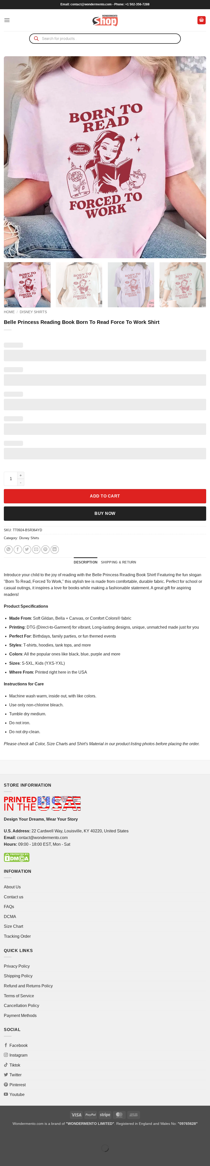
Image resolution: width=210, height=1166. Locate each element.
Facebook (18, 1045)
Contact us (13, 897)
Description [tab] (85, 562)
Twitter (15, 1075)
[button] (7, 20)
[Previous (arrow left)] (5, 1157)
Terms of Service (19, 996)
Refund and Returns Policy (28, 986)
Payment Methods (20, 1015)
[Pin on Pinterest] (45, 549)
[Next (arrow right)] (20, 1157)
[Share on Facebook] (18, 549)
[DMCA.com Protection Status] (16, 857)
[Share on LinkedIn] (54, 549)
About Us (12, 887)
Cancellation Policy (21, 1005)
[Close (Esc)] (50, 1135)
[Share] (35, 1135)
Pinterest (17, 1085)
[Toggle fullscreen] (20, 1135)
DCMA (10, 916)
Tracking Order (17, 936)
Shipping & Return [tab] (118, 562)
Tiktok (14, 1065)
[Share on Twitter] (27, 549)
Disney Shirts (33, 312)
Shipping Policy (18, 976)
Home (9, 312)
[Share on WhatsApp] (8, 549)
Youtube (17, 1094)
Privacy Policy (17, 966)
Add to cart (105, 496)
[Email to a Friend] (36, 549)
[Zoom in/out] (5, 1135)
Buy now (104, 513)
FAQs (9, 906)
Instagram (18, 1055)
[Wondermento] (105, 20)
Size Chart (13, 926)
